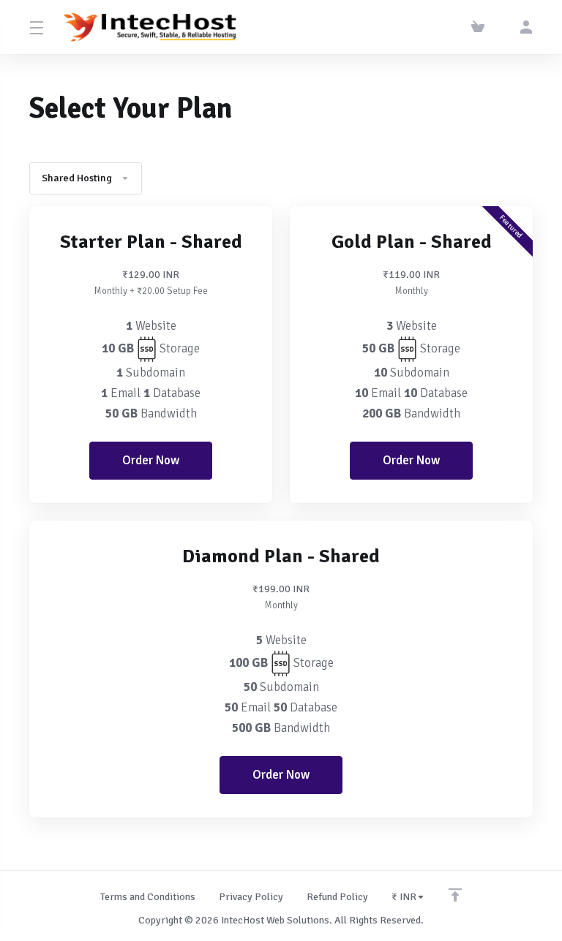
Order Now (150, 460)
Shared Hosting (77, 178)
